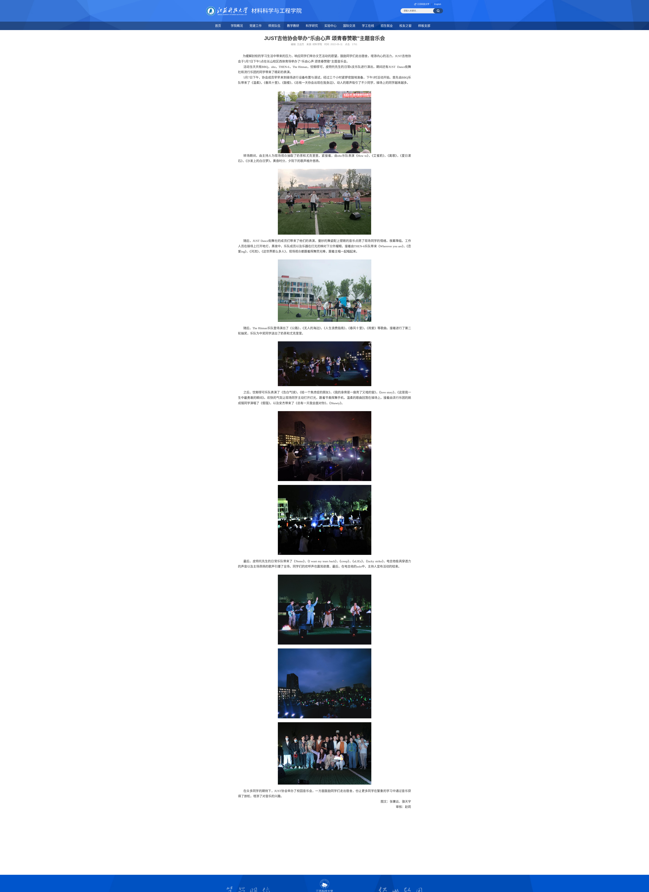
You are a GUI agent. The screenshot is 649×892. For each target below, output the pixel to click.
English (437, 4)
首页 (218, 26)
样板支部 (424, 26)
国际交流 (349, 26)
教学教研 (293, 26)
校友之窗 (405, 26)
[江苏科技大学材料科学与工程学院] (254, 8)
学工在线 (368, 26)
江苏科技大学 (423, 4)
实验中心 (330, 26)
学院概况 (237, 26)
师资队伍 (274, 26)
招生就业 (387, 26)
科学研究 (312, 26)
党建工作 (255, 26)
